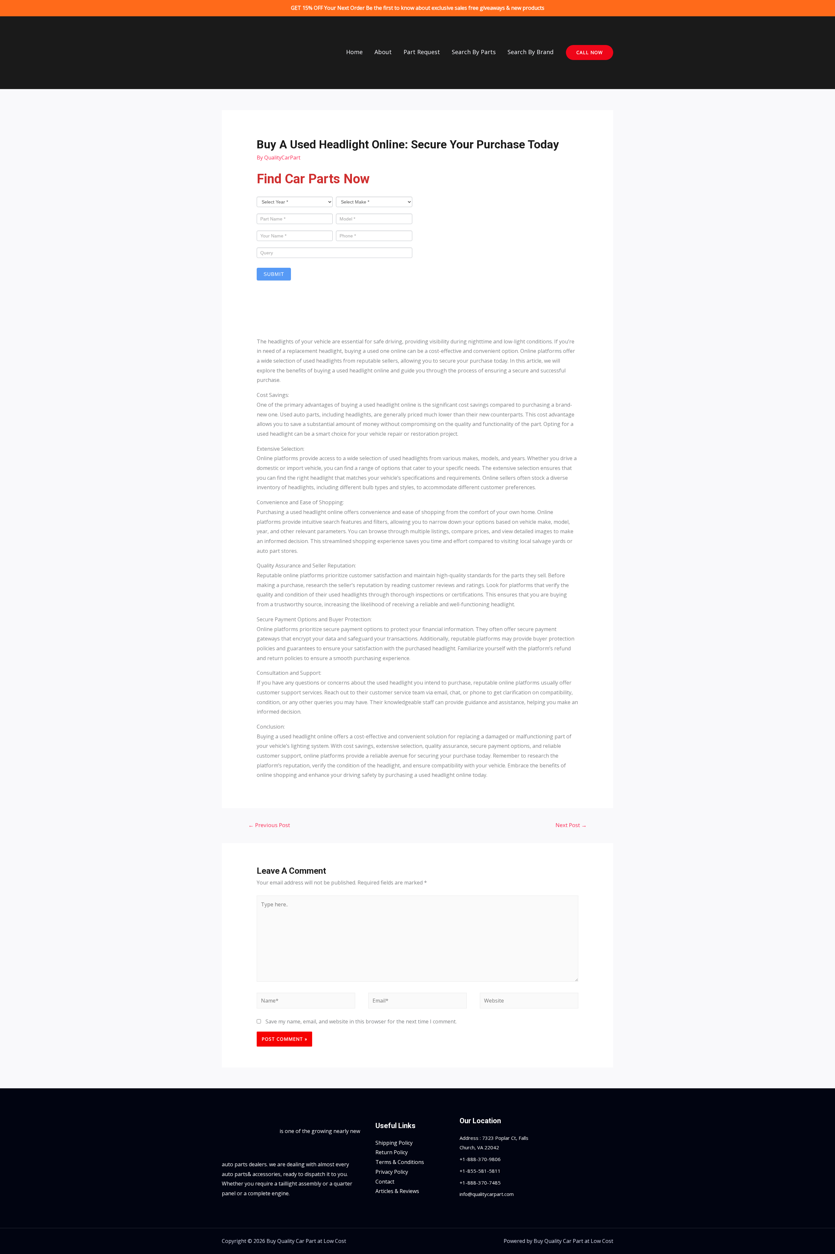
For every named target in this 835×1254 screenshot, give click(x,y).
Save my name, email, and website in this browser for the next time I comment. (361, 1021)
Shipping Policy (394, 1142)
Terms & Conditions (399, 1162)
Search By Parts (474, 52)
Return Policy (391, 1152)
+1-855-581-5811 (480, 1171)
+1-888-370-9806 (480, 1159)
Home (354, 52)
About (383, 52)
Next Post (571, 825)
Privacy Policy (391, 1171)
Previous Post (269, 825)
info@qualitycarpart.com (487, 1194)
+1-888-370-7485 (480, 1182)
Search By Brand (531, 52)
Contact (384, 1181)
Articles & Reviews (397, 1191)
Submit (274, 274)
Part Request (421, 52)
